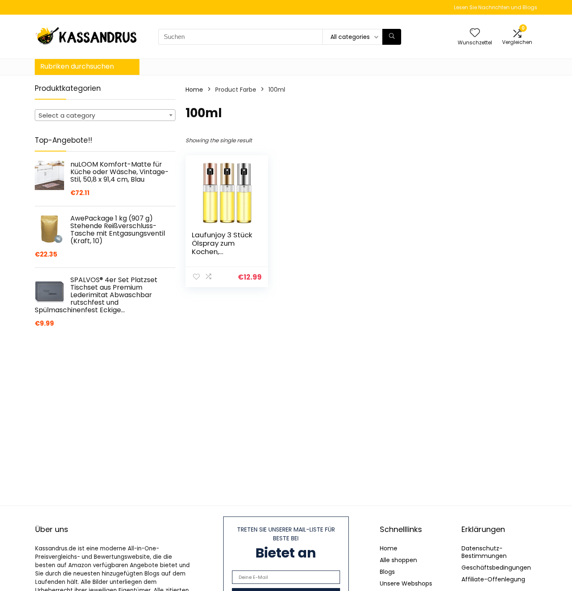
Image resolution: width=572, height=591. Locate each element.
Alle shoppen (398, 560)
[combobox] (105, 115)
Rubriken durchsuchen (77, 66)
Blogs (387, 572)
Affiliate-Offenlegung (493, 579)
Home (194, 89)
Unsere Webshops (406, 583)
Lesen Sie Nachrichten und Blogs (495, 7)
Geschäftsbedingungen (496, 567)
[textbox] (105, 115)
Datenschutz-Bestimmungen (484, 552)
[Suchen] (391, 37)
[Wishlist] (475, 33)
